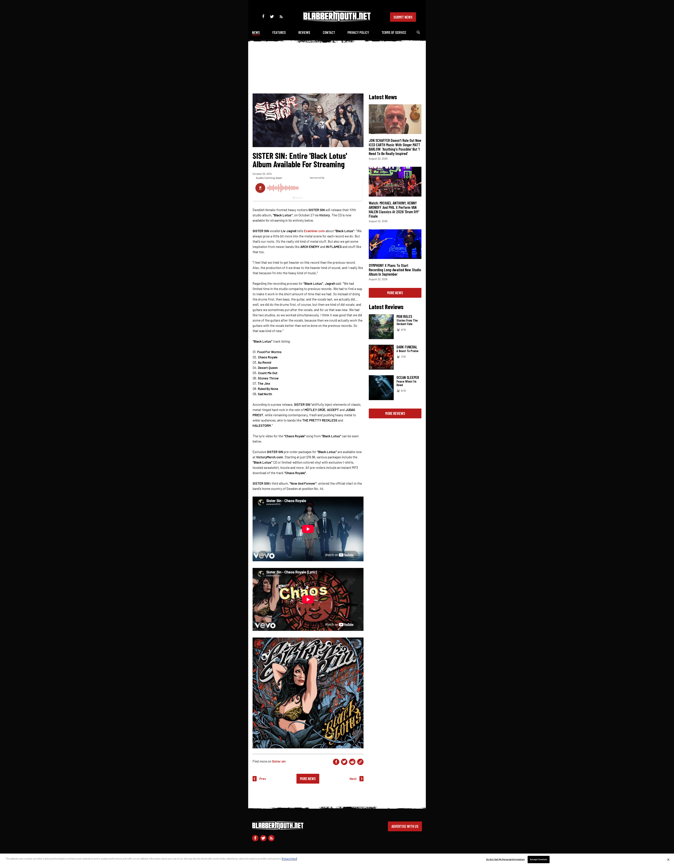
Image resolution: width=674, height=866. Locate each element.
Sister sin (279, 761)
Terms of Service (394, 32)
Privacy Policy (358, 32)
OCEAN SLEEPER (408, 377)
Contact (329, 32)
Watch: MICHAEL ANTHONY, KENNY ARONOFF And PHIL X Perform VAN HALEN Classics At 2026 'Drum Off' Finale (394, 209)
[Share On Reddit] (352, 762)
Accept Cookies (538, 859)
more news (395, 292)
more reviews (395, 413)
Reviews (304, 32)
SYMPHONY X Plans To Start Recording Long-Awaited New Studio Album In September (395, 270)
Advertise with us (404, 826)
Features (279, 32)
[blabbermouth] (337, 20)
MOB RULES (404, 316)
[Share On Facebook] (336, 762)
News (256, 32)
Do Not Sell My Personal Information (505, 859)
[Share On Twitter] (344, 762)
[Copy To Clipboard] (360, 762)
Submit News (403, 17)
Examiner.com (314, 231)
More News (308, 778)
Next (353, 779)
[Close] (668, 859)
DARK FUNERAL (407, 346)
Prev (262, 779)
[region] (337, 860)
